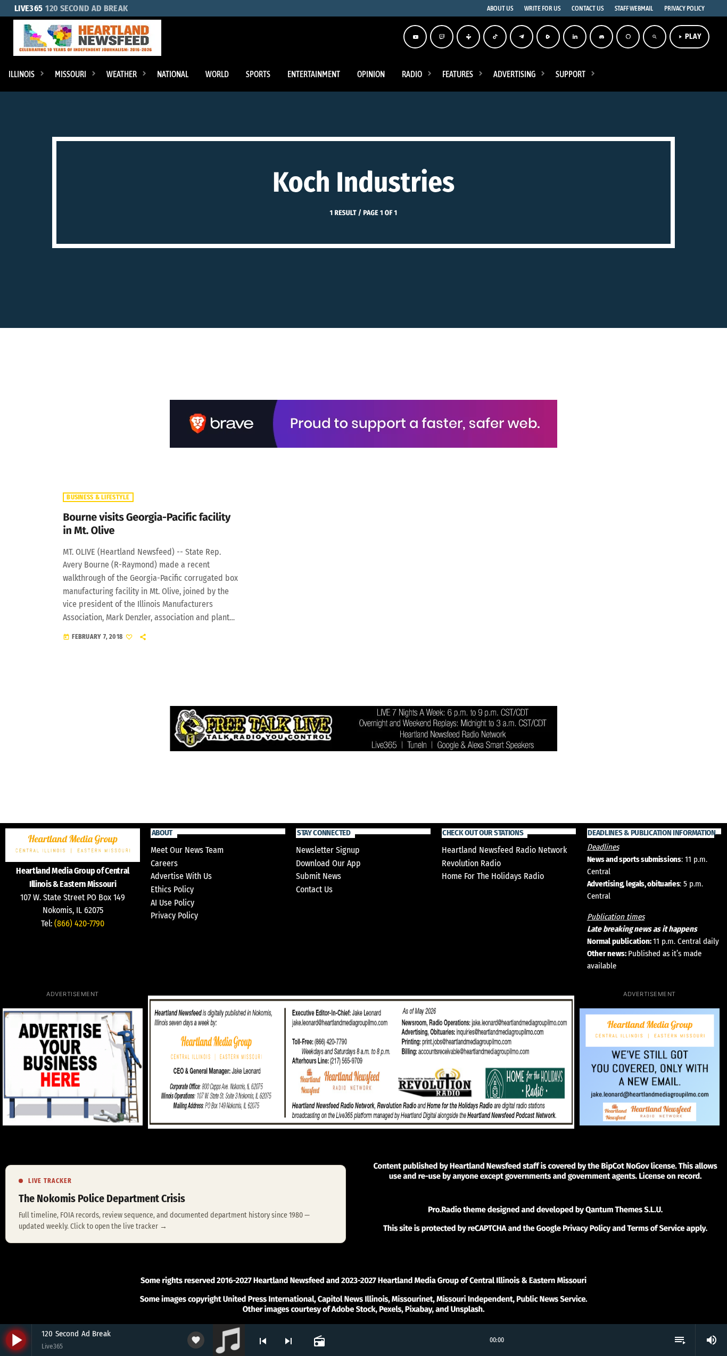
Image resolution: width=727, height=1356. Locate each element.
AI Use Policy (172, 903)
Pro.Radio (444, 1209)
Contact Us (314, 889)
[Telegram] (521, 36)
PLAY (689, 36)
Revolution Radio (471, 863)
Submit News (318, 876)
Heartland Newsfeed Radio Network (504, 850)
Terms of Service (655, 1228)
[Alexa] (628, 36)
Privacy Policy (174, 915)
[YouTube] (415, 36)
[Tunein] (468, 36)
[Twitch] (441, 36)
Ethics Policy (172, 889)
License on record (669, 1176)
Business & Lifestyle (98, 497)
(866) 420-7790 (79, 923)
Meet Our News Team (187, 850)
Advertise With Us (181, 876)
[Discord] (601, 36)
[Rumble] (548, 36)
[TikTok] (495, 36)
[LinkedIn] (574, 36)
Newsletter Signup (328, 850)
